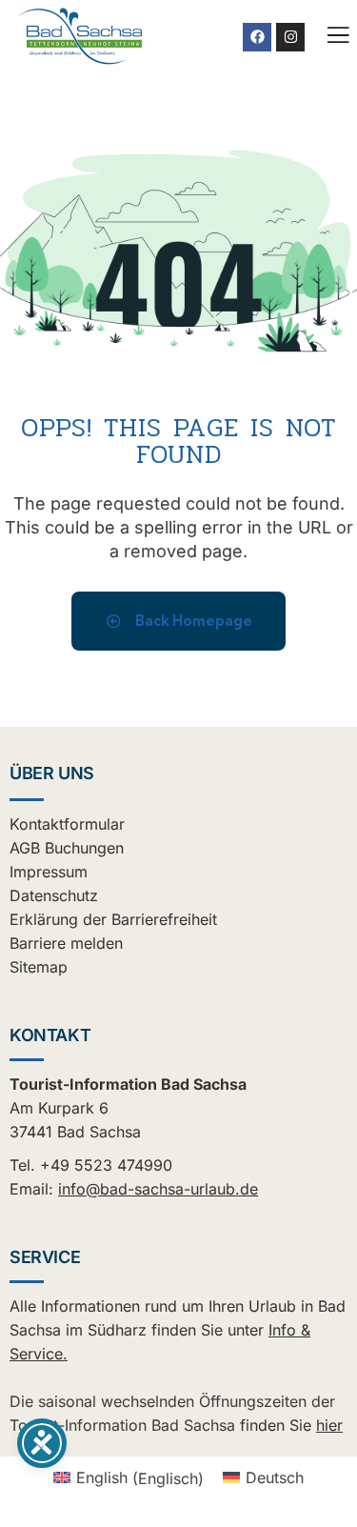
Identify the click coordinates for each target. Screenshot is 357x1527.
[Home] (80, 36)
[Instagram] (290, 37)
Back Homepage (192, 621)
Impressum (49, 871)
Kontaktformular (67, 824)
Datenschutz (54, 895)
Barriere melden (66, 943)
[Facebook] (257, 37)
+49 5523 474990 (106, 1165)
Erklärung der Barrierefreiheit (113, 919)
